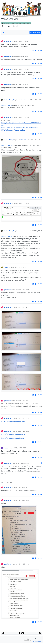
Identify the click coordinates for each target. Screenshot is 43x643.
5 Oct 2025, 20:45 (35, 140)
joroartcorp (7, 56)
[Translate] (33, 50)
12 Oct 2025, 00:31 (20, 267)
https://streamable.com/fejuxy (12, 438)
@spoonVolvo (6, 105)
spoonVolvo (7, 41)
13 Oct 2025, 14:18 (23, 289)
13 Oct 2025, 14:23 (23, 307)
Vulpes (6, 267)
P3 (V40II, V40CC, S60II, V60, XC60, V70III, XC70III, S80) (17, 23)
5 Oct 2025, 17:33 (23, 84)
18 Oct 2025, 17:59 (20, 448)
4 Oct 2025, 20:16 (23, 69)
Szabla (6, 448)
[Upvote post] (35, 50)
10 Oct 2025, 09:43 (36, 231)
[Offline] (2, 100)
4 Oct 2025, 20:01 (22, 56)
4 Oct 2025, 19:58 (23, 41)
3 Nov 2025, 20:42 (23, 564)
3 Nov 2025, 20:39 (23, 500)
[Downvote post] (41, 50)
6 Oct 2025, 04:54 (23, 203)
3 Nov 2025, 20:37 (23, 487)
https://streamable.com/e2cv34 (13, 434)
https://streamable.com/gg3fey (13, 421)
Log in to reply (35, 32)
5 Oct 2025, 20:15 (35, 100)
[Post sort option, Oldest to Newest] (4, 32)
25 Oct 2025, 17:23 (23, 463)
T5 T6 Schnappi (9, 100)
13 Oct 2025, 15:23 (23, 431)
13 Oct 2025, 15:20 (23, 418)
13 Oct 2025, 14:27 (23, 400)
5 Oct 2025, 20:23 (23, 117)
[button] (3, 639)
